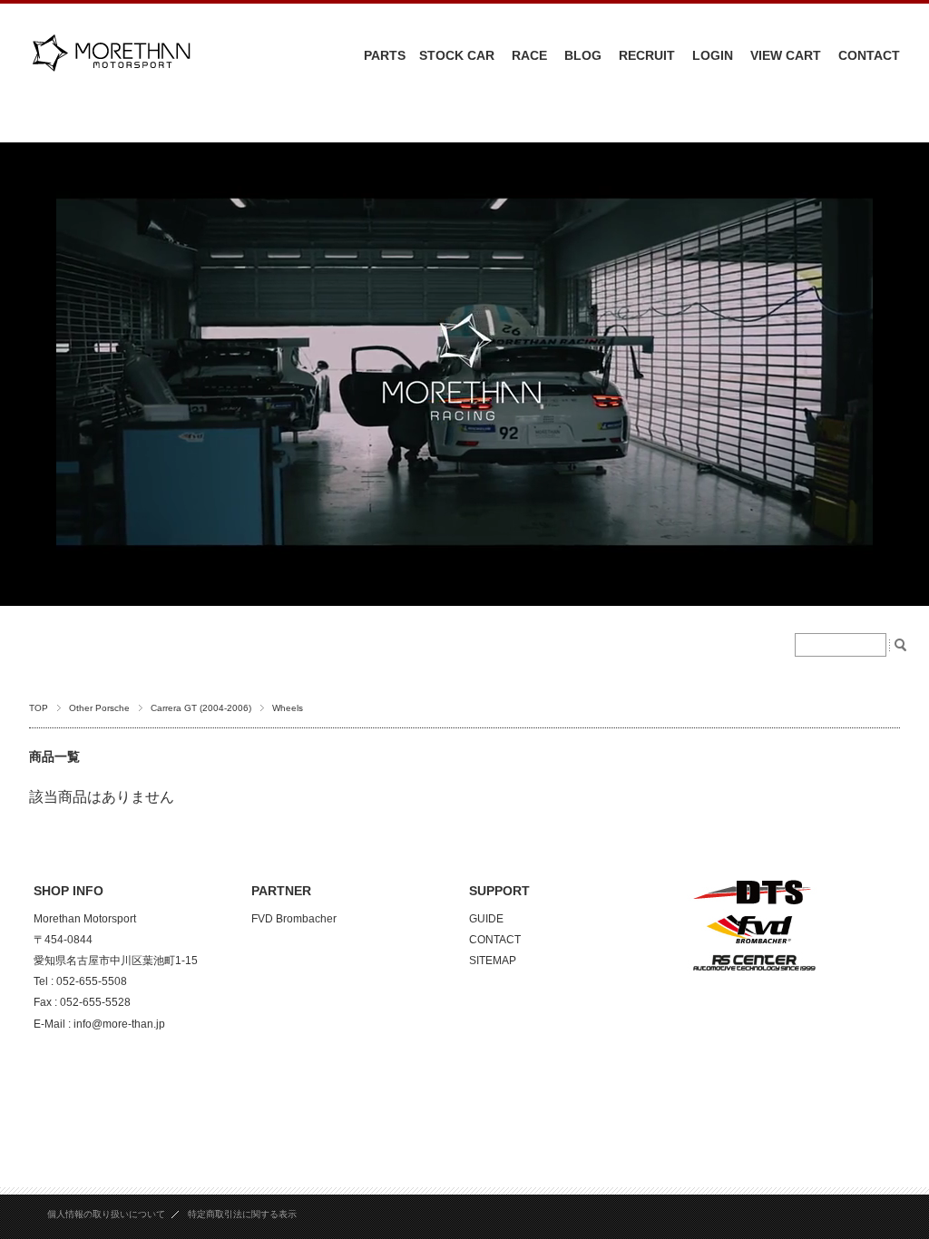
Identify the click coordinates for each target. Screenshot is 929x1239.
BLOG (582, 55)
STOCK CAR (456, 55)
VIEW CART (785, 55)
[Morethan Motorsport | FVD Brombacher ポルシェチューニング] (110, 83)
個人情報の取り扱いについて (106, 1214)
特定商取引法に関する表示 (242, 1214)
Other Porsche (99, 708)
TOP (38, 708)
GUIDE (486, 918)
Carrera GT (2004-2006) (201, 708)
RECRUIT (647, 55)
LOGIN (712, 55)
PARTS (385, 55)
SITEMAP (492, 960)
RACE (529, 55)
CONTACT (869, 55)
